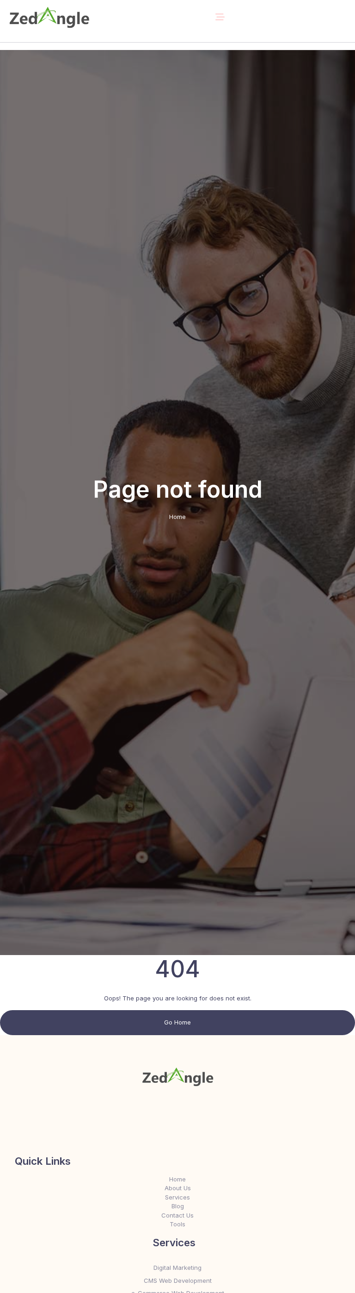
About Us (178, 1188)
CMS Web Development (178, 1280)
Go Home (177, 1022)
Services (177, 1197)
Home (177, 516)
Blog (177, 1206)
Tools (177, 1224)
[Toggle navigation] (220, 17)
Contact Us (177, 1215)
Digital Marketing (177, 1267)
